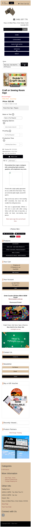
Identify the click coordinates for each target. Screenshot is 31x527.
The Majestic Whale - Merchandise (16, 255)
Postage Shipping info (11, 481)
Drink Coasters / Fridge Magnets (15, 249)
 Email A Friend (20, 233)
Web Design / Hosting (15, 432)
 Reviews (12, 160)
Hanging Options (8, 121)
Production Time (8, 138)
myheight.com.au (15, 329)
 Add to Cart (13, 156)
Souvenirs (15, 243)
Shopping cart (16, 265)
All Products (7, 67)
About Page (5, 504)
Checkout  (24, 64)
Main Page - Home (10, 477)
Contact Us (15, 356)
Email (15, 371)
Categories (17, 39)
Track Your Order (6, 507)
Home (17, 35)
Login (11, 3)
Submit (15, 376)
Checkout (16, 272)
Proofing (5, 131)
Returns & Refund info (11, 479)
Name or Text (7, 114)
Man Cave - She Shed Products (16, 247)
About (17, 53)
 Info (5, 160)
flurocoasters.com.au (15, 299)
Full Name (15, 367)
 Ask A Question (8, 233)
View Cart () (24, 4)
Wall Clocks (15, 252)
